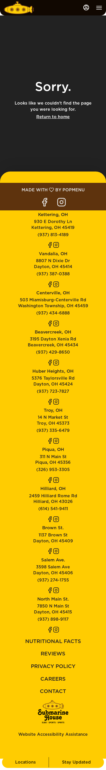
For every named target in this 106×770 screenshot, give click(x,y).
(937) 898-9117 (53, 619)
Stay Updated (76, 762)
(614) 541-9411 (53, 508)
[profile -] (86, 7)
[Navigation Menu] (99, 7)
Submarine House (53, 711)
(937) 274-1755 (53, 580)
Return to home (53, 116)
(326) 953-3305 (53, 469)
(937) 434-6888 (53, 313)
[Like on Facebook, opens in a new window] (44, 203)
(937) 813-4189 (53, 234)
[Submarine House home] (27, 7)
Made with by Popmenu (44, 189)
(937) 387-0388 (53, 273)
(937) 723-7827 (53, 391)
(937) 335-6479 (53, 430)
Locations (25, 762)
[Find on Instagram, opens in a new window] (61, 203)
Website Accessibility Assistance (53, 734)
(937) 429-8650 (53, 352)
